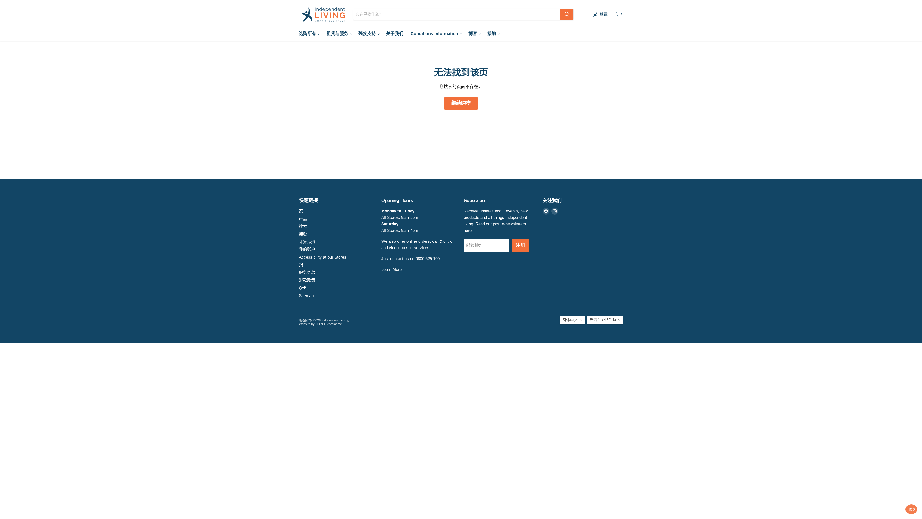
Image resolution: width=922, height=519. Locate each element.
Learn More (391, 269)
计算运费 (307, 242)
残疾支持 (367, 33)
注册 (520, 245)
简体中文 (570, 320)
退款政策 (307, 280)
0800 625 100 (428, 258)
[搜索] (566, 14)
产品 (303, 218)
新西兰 (603, 320)
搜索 (303, 226)
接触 (492, 33)
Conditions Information (435, 33)
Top (911, 509)
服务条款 (307, 272)
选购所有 (308, 33)
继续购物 (461, 103)
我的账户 (307, 249)
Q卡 (302, 288)
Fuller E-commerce (328, 324)
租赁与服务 (338, 33)
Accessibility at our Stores (322, 257)
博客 (473, 33)
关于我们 (394, 33)
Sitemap (306, 295)
